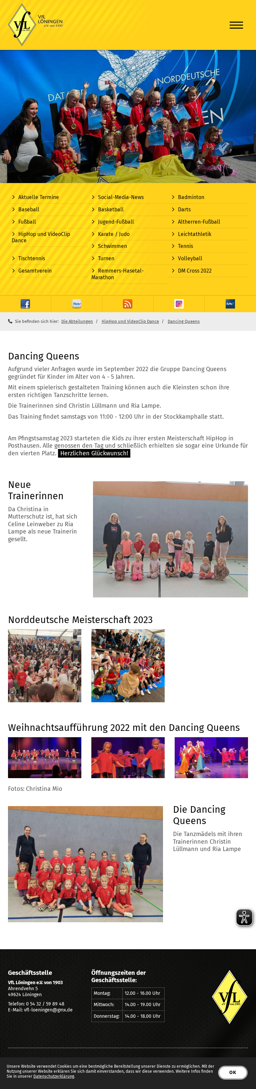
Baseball (28, 209)
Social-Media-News (121, 197)
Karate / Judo (114, 234)
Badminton (191, 197)
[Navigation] (236, 25)
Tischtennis (31, 258)
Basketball (111, 209)
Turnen (106, 258)
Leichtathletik (194, 234)
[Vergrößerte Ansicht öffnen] (170, 539)
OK (232, 1072)
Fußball (27, 222)
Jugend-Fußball (116, 222)
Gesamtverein (35, 271)
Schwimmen (112, 246)
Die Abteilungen (77, 321)
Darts (184, 209)
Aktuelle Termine (38, 197)
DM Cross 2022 (195, 271)
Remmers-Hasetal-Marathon (117, 274)
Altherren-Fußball (199, 222)
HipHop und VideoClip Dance (41, 237)
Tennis (185, 246)
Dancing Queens (184, 321)
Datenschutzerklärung (53, 1076)
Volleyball (190, 258)
